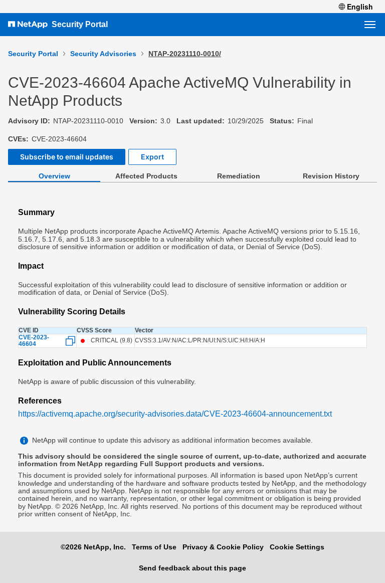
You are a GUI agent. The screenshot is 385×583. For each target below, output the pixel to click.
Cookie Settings (297, 547)
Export (152, 156)
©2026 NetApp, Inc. (93, 547)
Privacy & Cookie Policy (223, 547)
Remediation (238, 176)
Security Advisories (103, 54)
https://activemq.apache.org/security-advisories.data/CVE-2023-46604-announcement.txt (175, 414)
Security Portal (80, 24)
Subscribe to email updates (66, 156)
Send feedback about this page (192, 568)
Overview (54, 176)
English (360, 7)
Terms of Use (154, 547)
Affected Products (146, 176)
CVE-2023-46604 (34, 340)
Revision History (331, 176)
